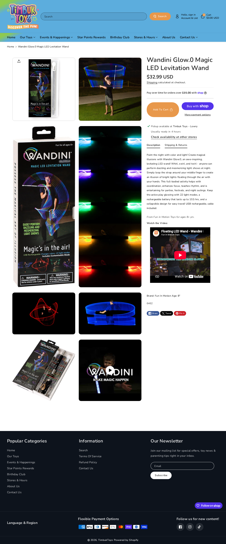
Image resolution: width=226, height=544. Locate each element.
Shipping (152, 82)
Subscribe (161, 475)
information (91, 441)
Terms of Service (90, 456)
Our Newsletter (167, 441)
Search (162, 16)
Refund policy (88, 462)
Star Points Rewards (20, 468)
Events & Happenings (21, 462)
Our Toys (13, 456)
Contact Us (14, 492)
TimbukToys (105, 540)
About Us (13, 486)
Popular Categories (27, 441)
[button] (209, 16)
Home (10, 46)
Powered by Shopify (126, 540)
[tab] (153, 146)
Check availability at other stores (174, 137)
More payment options (198, 114)
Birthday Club (16, 474)
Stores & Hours (17, 480)
